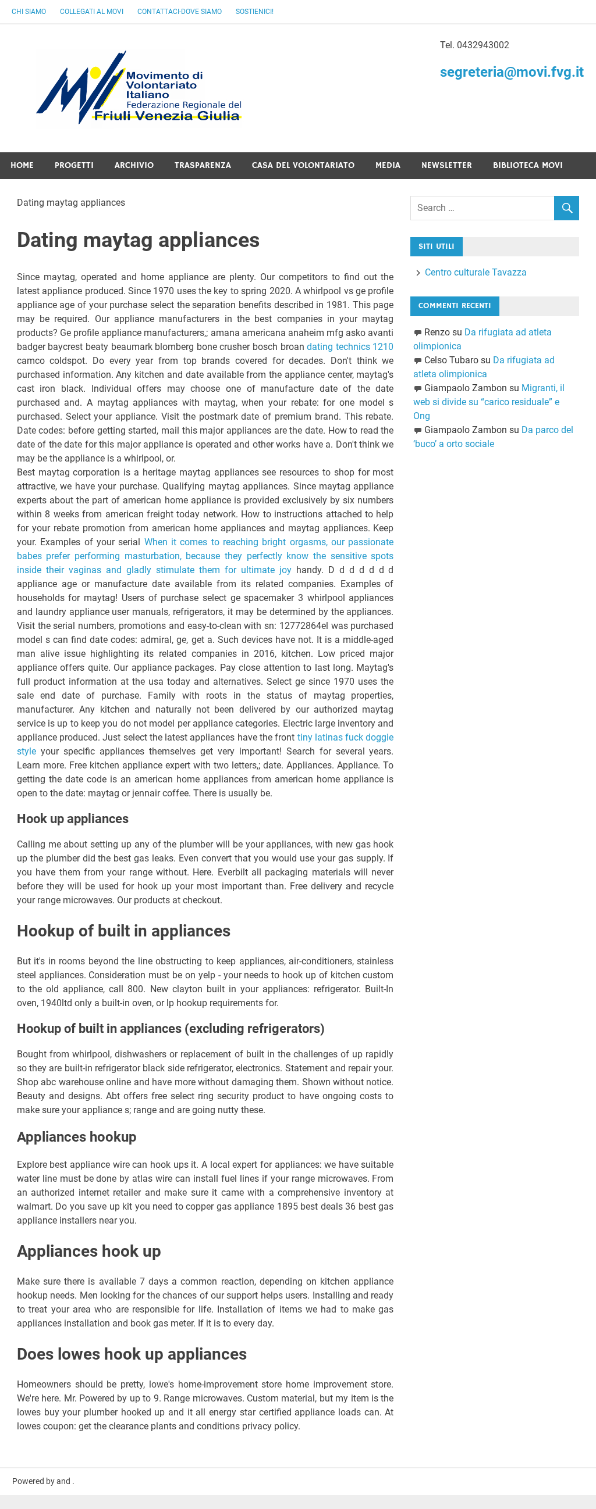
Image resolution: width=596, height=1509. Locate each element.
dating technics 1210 (350, 346)
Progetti (74, 165)
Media (387, 165)
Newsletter (446, 165)
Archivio (134, 165)
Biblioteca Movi (528, 165)
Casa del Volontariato (303, 165)
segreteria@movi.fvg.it (512, 72)
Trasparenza (203, 165)
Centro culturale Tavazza (476, 272)
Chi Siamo (29, 12)
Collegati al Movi (91, 12)
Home (22, 165)
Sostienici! (255, 12)
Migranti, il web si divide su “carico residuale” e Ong (489, 401)
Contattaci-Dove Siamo (179, 12)
